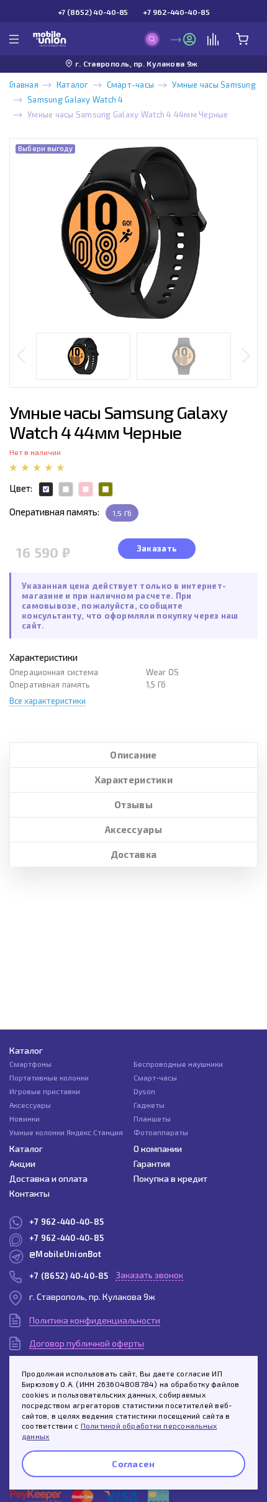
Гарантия (152, 1163)
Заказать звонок (149, 1274)
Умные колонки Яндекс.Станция (66, 1132)
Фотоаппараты (161, 1132)
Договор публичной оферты (86, 1343)
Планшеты (152, 1118)
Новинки (24, 1118)
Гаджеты (149, 1104)
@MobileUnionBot (65, 1254)
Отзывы (133, 804)
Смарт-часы (131, 85)
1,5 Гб (122, 513)
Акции (22, 1163)
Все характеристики (47, 701)
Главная (23, 85)
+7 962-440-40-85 (176, 11)
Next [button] (246, 356)
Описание (133, 754)
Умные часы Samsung (214, 85)
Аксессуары (133, 829)
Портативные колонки (49, 1077)
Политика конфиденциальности (94, 1320)
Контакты (29, 1193)
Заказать (157, 548)
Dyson (144, 1091)
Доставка (133, 854)
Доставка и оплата (48, 1178)
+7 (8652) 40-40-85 (93, 11)
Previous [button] (21, 356)
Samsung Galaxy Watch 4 (75, 99)
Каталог (73, 85)
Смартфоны (30, 1063)
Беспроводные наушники (178, 1063)
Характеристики (133, 779)
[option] (133, 233)
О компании (158, 1148)
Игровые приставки (44, 1091)
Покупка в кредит (170, 1178)
